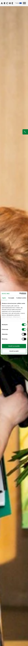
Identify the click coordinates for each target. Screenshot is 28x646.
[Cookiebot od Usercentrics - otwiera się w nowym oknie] (19, 294)
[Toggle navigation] (24, 3)
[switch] (24, 329)
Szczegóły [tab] (11, 298)
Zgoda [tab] (4, 298)
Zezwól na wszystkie (14, 346)
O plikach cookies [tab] (21, 298)
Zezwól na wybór (14, 351)
